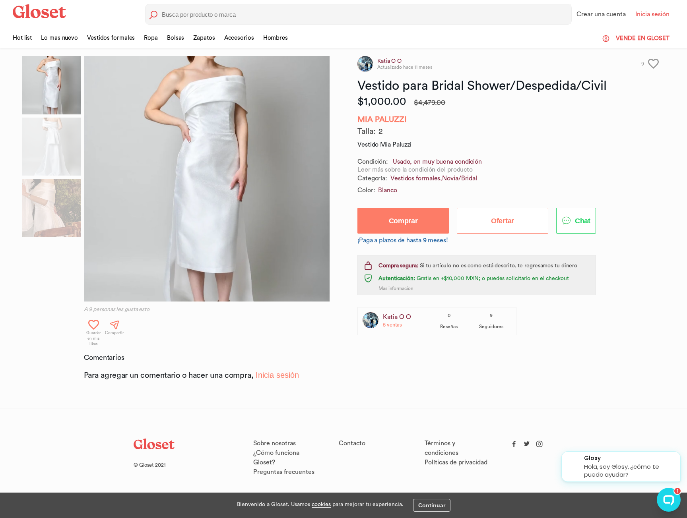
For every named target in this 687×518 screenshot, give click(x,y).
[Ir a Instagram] (539, 442)
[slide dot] (51, 85)
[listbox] (207, 179)
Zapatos (204, 38)
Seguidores (491, 326)
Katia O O (397, 317)
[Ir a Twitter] (527, 442)
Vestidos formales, (416, 178)
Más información (395, 288)
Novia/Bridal (459, 178)
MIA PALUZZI (382, 120)
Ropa (151, 38)
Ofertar (502, 221)
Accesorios (239, 38)
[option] (207, 179)
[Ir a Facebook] (514, 442)
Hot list (22, 38)
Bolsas (175, 38)
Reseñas (449, 326)
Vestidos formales (111, 38)
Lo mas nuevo (59, 38)
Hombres (275, 38)
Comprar (403, 221)
